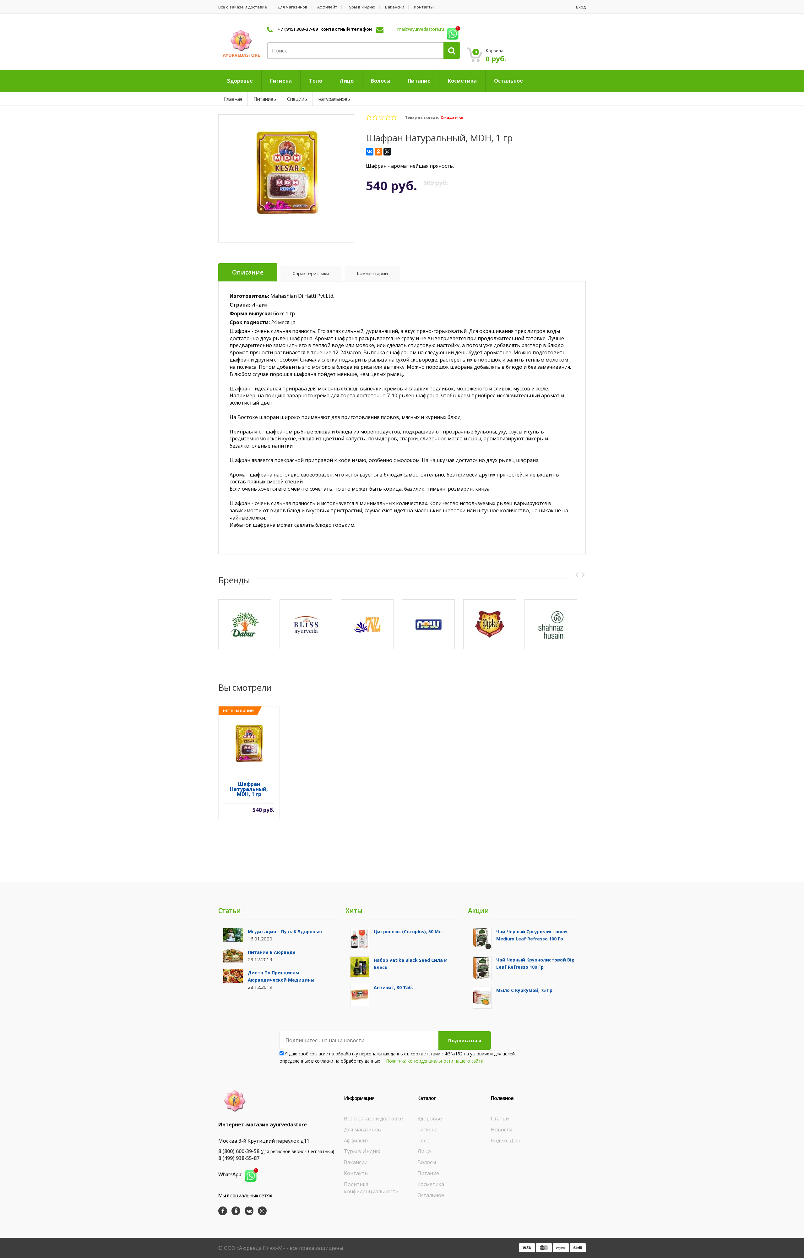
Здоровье (429, 1118)
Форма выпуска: (251, 313)
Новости (501, 1129)
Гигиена (427, 1129)
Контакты (424, 7)
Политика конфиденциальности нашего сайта (434, 1061)
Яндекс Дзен (506, 1140)
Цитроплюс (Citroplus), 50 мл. (408, 931)
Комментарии (372, 273)
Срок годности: (250, 322)
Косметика (430, 1184)
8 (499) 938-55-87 (238, 1158)
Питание (263, 98)
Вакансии (394, 7)
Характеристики (311, 273)
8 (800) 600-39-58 (238, 1151)
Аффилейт (327, 7)
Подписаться (464, 1040)
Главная (233, 98)
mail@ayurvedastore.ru (420, 29)
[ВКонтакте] (369, 151)
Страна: (240, 304)
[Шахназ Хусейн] (550, 624)
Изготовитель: (249, 295)
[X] (387, 151)
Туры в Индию (361, 7)
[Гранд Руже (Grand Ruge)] (489, 624)
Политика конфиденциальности (371, 1188)
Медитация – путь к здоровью (285, 931)
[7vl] (367, 624)
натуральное (332, 98)
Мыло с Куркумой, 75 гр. (525, 990)
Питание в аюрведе (272, 952)
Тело (423, 1140)
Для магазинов (292, 7)
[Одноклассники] (378, 151)
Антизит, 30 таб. (393, 987)
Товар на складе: (422, 117)
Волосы (426, 1162)
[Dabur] (244, 624)
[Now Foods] (428, 624)
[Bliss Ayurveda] (306, 624)
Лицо (424, 1151)
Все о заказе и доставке (242, 7)
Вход (581, 7)
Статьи (500, 1118)
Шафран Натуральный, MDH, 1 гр (249, 789)
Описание (247, 272)
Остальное (430, 1195)
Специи (295, 98)
